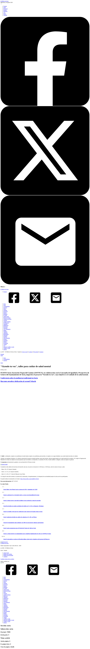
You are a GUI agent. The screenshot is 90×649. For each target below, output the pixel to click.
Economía (5, 343)
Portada (5, 6)
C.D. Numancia (6, 329)
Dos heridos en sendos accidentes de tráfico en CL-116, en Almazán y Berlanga (23, 506)
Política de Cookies (7, 554)
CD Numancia (6, 602)
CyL (4, 12)
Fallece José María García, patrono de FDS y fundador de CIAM (20, 489)
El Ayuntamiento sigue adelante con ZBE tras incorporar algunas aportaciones (23, 522)
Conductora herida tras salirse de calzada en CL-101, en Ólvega (20, 517)
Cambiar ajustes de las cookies (7, 559)
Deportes (5, 11)
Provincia (5, 8)
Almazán (5, 324)
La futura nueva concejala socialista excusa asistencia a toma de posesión (22, 500)
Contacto (41, 351)
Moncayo (5, 596)
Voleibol (5, 331)
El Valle (5, 315)
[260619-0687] (4, 464)
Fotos (4, 13)
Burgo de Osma (6, 317)
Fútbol (4, 330)
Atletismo (5, 333)
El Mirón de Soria (5, 1)
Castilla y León (6, 348)
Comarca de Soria (7, 319)
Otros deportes (6, 338)
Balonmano (6, 334)
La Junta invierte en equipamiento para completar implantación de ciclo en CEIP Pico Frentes (27, 533)
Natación (5, 335)
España (5, 10)
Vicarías (5, 320)
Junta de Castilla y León (8, 347)
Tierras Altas (6, 316)
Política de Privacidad (8, 555)
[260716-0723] (4, 542)
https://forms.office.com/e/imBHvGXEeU (29, 478)
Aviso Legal (24, 351)
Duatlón (5, 336)
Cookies (30, 351)
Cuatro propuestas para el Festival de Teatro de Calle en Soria (19, 528)
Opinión (5, 15)
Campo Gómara (6, 321)
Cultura (5, 344)
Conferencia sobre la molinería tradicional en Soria (19, 378)
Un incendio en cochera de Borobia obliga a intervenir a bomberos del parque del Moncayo (26, 539)
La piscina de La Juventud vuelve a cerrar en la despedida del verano (21, 495)
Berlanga (5, 314)
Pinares (5, 312)
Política (5, 613)
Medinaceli (5, 325)
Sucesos (5, 307)
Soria (4, 7)
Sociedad (5, 340)
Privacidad (35, 351)
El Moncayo (6, 322)
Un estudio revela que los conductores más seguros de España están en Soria (22, 511)
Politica (5, 341)
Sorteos (5, 349)
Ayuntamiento (6, 306)
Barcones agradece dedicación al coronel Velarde (18, 381)
